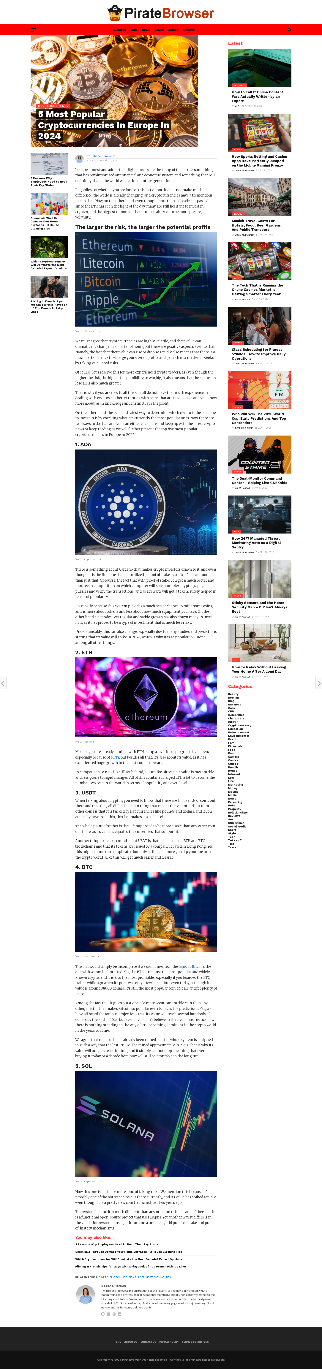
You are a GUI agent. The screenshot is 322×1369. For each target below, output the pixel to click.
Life (231, 781)
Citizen (233, 722)
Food (231, 749)
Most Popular (155, 1277)
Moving (233, 791)
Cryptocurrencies (122, 1277)
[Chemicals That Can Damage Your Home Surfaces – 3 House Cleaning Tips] (49, 214)
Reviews (189, 30)
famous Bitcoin (191, 966)
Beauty (233, 694)
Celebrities (236, 715)
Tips (168, 1277)
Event (232, 739)
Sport (232, 830)
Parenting (235, 802)
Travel (232, 847)
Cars (134, 30)
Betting (233, 697)
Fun (230, 753)
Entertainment (239, 732)
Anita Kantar (242, 299)
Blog (231, 701)
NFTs (115, 757)
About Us (130, 1341)
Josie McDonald (244, 170)
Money (233, 788)
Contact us (148, 1341)
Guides (173, 30)
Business (119, 30)
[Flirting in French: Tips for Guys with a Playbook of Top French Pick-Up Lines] (49, 297)
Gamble (233, 757)
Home (117, 1341)
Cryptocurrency (239, 725)
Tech (231, 837)
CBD (231, 711)
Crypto (103, 1277)
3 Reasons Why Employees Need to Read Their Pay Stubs (49, 182)
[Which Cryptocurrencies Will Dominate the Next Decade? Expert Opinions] (49, 257)
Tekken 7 (235, 840)
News (146, 30)
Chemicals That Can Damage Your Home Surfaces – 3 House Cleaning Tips (45, 223)
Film (231, 743)
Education (235, 729)
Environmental (238, 735)
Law (231, 777)
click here (148, 424)
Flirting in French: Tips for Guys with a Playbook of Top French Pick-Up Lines (49, 307)
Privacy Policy (169, 1341)
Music (232, 795)
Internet (234, 774)
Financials (235, 746)
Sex (230, 819)
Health (233, 767)
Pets (231, 805)
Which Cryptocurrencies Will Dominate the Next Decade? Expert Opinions (49, 265)
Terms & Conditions (195, 1341)
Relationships (238, 812)
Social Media (237, 826)
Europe (140, 1277)
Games (159, 30)
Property (234, 809)
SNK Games (236, 823)
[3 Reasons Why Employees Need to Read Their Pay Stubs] (49, 174)
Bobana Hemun (101, 155)
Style (232, 833)
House (232, 770)
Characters (236, 718)
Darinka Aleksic (244, 428)
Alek (237, 106)
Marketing (235, 784)
